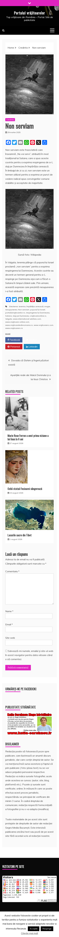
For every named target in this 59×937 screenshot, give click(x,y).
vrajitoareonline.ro (38, 316)
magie (47, 306)
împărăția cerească (34, 306)
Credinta (10, 119)
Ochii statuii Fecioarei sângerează (25, 489)
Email (9, 624)
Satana (8, 316)
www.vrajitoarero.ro (14, 328)
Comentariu (12, 571)
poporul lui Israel (37, 309)
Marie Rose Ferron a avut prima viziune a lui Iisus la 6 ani (28, 437)
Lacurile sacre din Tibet (20, 535)
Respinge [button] (47, 928)
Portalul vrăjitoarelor (29, 12)
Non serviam (23, 309)
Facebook (14, 339)
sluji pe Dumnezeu (21, 316)
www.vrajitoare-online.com (17, 322)
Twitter (32, 339)
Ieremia (22, 306)
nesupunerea (11, 309)
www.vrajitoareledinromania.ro (19, 325)
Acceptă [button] (34, 928)
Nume (9, 611)
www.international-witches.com (27, 319)
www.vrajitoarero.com (43, 325)
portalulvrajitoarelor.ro (15, 313)
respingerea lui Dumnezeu (38, 313)
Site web (10, 637)
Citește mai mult (29, 933)
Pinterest (15, 346)
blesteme (13, 306)
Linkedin (33, 346)
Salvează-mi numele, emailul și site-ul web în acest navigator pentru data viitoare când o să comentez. (29, 655)
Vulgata (8, 319)
